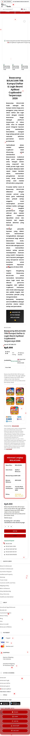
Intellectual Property (6, 574)
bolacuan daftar (5, 683)
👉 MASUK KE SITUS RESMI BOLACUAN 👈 (15, 316)
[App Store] (5, 704)
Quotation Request (6, 571)
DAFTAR (22, 11)
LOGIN (7, 11)
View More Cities (5, 691)
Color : (8, 367)
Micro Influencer (5, 588)
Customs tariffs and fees (7, 583)
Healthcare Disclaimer (7, 597)
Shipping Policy (4, 585)
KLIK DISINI (9, 449)
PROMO (16, 712)
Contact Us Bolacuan (6, 569)
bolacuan (3, 677)
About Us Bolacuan (6, 566)
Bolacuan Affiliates (6, 627)
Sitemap (2, 577)
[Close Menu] (1, 7)
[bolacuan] (8, 6)
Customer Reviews (5, 613)
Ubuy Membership (5, 591)
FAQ (1, 621)
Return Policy (4, 616)
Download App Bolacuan (7, 607)
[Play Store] (15, 704)
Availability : (7, 361)
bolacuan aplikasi (5, 689)
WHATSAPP (16, 726)
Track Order (3, 580)
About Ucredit (4, 624)
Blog (1, 618)
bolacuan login (4, 680)
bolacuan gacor (5, 686)
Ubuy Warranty (4, 594)
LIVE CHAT (16, 731)
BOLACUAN (7, 327)
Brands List (3, 610)
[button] (24, 21)
